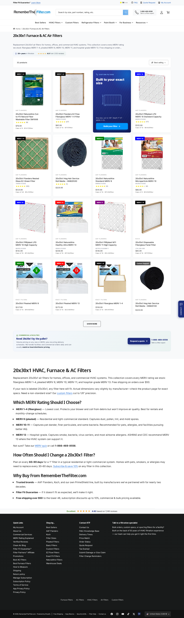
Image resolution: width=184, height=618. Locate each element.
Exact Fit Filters (53, 556)
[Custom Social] (139, 614)
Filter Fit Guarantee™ (22, 549)
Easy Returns (69, 614)
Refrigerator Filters (90, 22)
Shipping (17, 570)
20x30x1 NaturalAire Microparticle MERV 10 (145, 179)
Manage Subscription (22, 578)
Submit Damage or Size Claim (92, 552)
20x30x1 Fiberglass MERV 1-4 (109, 303)
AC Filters (80, 600)
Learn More (35, 3)
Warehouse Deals (54, 563)
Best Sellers (51, 527)
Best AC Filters (19, 560)
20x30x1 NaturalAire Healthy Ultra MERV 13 (66, 243)
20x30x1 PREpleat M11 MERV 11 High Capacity (106, 243)
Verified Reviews (20, 542)
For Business (125, 22)
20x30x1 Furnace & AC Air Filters (35, 29)
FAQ (136, 3)
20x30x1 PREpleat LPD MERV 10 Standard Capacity (148, 115)
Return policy (19, 574)
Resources (141, 22)
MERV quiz (41, 445)
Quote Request (149, 3)
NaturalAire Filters (54, 560)
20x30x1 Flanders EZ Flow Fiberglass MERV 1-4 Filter (68, 115)
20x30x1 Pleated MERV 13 (68, 303)
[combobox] (92, 12)
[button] (55, 23)
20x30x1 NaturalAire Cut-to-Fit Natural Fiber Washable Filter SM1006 (27, 117)
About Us (17, 531)
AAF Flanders (52, 531)
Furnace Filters (67, 600)
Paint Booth (109, 22)
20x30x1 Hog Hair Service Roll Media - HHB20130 (147, 304)
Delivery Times (86, 534)
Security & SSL (81, 614)
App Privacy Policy (21, 588)
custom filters (64, 393)
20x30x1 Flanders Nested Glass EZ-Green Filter (27, 179)
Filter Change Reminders (90, 556)
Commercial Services (22, 534)
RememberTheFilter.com (27, 614)
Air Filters (104, 600)
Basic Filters (51, 545)
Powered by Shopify (43, 614)
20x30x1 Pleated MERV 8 (27, 303)
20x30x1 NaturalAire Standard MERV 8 (105, 179)
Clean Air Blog (19, 545)
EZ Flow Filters (52, 552)
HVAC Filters (54, 22)
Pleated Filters (52, 542)
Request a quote (137, 341)
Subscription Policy (21, 581)
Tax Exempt (84, 549)
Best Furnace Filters (22, 563)
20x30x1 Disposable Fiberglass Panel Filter (145, 243)
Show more (92, 324)
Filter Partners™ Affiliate (23, 552)
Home (18, 29)
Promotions (18, 556)
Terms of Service (20, 585)
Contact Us (84, 527)
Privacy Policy (19, 592)
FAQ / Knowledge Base (89, 531)
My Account (166, 3)
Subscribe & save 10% (65, 466)
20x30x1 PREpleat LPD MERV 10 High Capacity (26, 243)
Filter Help (92, 614)
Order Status (84, 542)
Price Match (84, 538)
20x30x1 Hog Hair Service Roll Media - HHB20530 (67, 179)
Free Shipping (58, 614)
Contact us (102, 614)
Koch (48, 534)
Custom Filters (52, 549)
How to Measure (20, 567)
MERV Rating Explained (23, 538)
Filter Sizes (51, 538)
